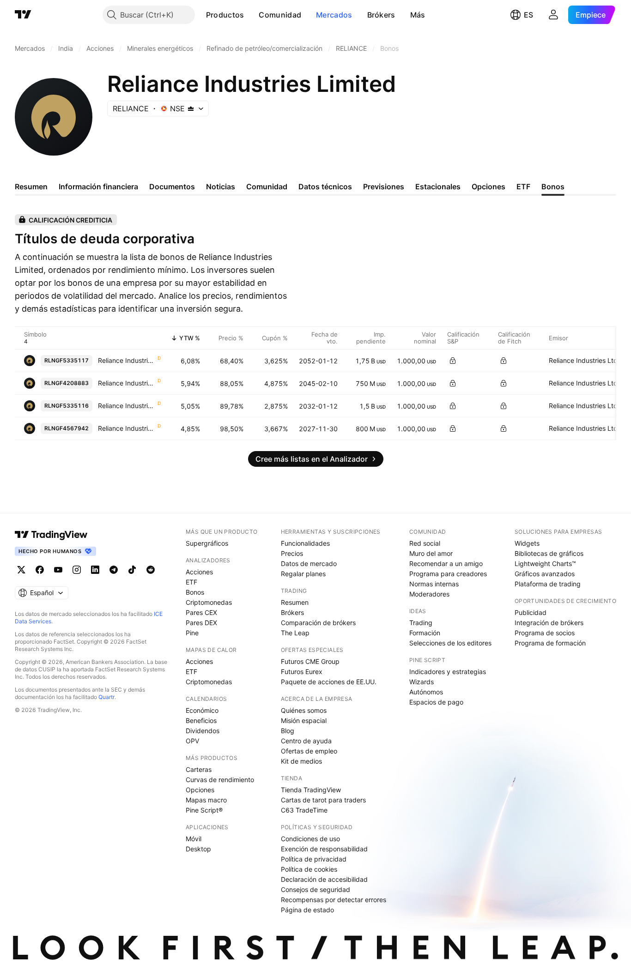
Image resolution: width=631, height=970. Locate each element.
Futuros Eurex (301, 671)
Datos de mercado (309, 563)
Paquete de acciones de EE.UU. (328, 682)
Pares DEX (201, 623)
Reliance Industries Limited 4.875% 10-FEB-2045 (127, 383)
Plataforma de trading (548, 584)
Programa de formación (550, 643)
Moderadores (429, 594)
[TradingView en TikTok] (132, 569)
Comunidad (280, 14)
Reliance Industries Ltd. (584, 360)
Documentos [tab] (172, 186)
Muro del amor (431, 553)
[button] (251, 15)
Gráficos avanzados (545, 574)
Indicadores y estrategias (447, 671)
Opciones (200, 790)
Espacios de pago (436, 702)
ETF (191, 582)
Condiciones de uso (310, 839)
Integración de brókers (549, 623)
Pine (192, 633)
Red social (424, 543)
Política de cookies (309, 869)
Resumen (295, 602)
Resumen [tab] (31, 186)
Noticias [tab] (220, 186)
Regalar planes (303, 574)
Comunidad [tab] (266, 186)
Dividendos (202, 731)
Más (417, 14)
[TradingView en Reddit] (150, 569)
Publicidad (530, 612)
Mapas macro (206, 800)
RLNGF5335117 (66, 360)
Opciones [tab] (488, 186)
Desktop (198, 849)
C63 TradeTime (304, 810)
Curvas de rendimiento (220, 779)
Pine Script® (204, 810)
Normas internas (434, 584)
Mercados (334, 14)
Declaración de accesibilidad (324, 879)
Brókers (381, 14)
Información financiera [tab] (98, 186)
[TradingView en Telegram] (113, 569)
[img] (191, 108)
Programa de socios (545, 633)
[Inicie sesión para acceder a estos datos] (452, 360)
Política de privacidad (313, 859)
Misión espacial (304, 720)
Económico (202, 710)
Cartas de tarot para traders (323, 800)
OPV (192, 741)
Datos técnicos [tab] (325, 186)
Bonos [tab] (552, 186)
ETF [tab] (523, 186)
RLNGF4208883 (66, 383)
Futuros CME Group (310, 661)
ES (528, 14)
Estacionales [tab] (438, 186)
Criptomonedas (209, 602)
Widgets (527, 543)
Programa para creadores (448, 574)
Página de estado (307, 910)
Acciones (199, 572)
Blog (287, 731)
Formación (424, 633)
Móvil (193, 839)
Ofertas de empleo (309, 751)
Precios (292, 553)
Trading (420, 623)
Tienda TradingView (311, 790)
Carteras (199, 769)
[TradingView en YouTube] (58, 569)
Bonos (195, 592)
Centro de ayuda (306, 741)
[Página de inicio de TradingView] (23, 14)
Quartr (106, 696)
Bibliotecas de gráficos (549, 553)
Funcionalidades (305, 543)
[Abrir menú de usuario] (553, 15)
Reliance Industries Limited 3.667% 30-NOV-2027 (127, 428)
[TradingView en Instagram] (76, 569)
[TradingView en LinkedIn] (95, 569)
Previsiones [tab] (383, 186)
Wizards (421, 682)
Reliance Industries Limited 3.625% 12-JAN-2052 (127, 360)
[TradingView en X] (21, 569)
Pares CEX (201, 612)
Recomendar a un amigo (446, 563)
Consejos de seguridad (315, 889)
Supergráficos (207, 543)
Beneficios (201, 720)
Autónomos (426, 692)
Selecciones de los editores (450, 643)
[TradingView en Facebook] (39, 569)
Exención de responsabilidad (324, 849)
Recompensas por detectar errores (333, 900)
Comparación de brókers (318, 623)
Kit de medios (301, 761)
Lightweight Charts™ (545, 563)
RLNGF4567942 (66, 428)
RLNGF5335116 (66, 405)
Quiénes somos (304, 710)
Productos (225, 14)
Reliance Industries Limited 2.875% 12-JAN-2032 (127, 406)
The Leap (295, 633)
